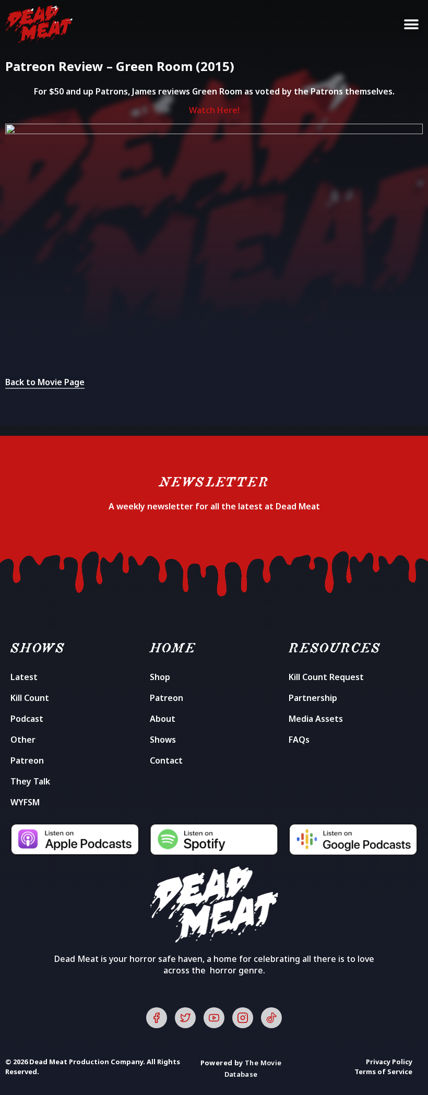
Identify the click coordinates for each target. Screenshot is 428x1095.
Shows (163, 739)
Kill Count (29, 698)
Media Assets (316, 718)
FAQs (299, 739)
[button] (411, 25)
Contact (166, 760)
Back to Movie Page (45, 382)
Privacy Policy (389, 1061)
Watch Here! (214, 110)
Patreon (27, 760)
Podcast (26, 718)
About (162, 718)
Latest (24, 677)
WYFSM (25, 802)
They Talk (30, 781)
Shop (160, 677)
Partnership (313, 698)
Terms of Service (383, 1071)
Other (22, 739)
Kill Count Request (326, 677)
